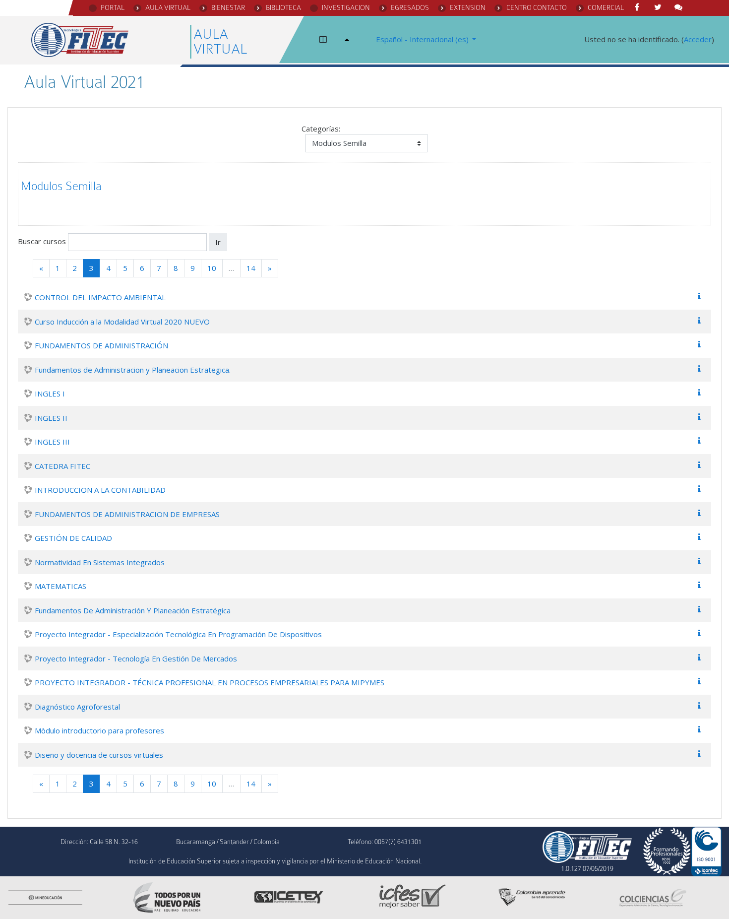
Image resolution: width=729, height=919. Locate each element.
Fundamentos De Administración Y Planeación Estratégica (133, 610)
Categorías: (321, 128)
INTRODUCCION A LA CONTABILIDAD (100, 490)
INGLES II (51, 418)
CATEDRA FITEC (62, 466)
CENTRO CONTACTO (536, 7)
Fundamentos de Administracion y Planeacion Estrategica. (133, 370)
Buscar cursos (42, 241)
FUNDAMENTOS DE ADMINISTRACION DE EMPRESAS (127, 514)
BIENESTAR (228, 7)
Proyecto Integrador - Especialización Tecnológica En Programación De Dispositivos (178, 634)
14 (250, 268)
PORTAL (112, 7)
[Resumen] (701, 296)
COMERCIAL (606, 7)
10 (211, 268)
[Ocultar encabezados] (349, 39)
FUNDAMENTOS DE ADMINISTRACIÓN (101, 345)
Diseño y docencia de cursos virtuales (99, 755)
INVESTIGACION (346, 7)
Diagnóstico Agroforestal (77, 707)
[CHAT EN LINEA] (680, 7)
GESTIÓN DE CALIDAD (73, 538)
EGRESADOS (410, 7)
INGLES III (52, 442)
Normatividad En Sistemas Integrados (100, 562)
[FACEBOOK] (639, 7)
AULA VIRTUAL (167, 7)
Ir (218, 242)
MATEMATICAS (60, 586)
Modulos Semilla (61, 186)
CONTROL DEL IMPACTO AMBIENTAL (100, 297)
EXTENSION (468, 7)
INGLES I (50, 393)
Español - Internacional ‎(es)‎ (423, 39)
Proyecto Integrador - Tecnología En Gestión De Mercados (136, 658)
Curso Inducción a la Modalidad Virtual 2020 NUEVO (122, 322)
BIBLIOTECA (283, 7)
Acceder (698, 39)
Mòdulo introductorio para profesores (99, 730)
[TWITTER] (660, 7)
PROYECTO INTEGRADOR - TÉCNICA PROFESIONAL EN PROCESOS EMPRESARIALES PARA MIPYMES (209, 682)
